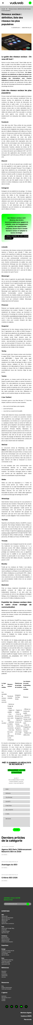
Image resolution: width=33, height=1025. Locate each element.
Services (4, 977)
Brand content (5, 937)
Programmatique (6, 931)
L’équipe (3, 999)
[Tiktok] (16, 1006)
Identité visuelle (5, 955)
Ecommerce (4, 974)
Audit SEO (4, 922)
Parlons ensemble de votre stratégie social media (16, 237)
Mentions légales (26, 1012)
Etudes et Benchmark (7, 987)
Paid (3, 927)
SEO (3, 914)
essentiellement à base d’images (18, 316)
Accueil (3, 9)
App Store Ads (5, 932)
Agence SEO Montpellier (7, 917)
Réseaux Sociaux (6, 939)
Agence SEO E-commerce (8, 923)
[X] (26, 1006)
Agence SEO (5, 916)
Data (3, 958)
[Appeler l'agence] (30, 3)
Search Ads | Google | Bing (8, 928)
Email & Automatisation (7, 941)
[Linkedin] (11, 1006)
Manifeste (4, 996)
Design (4, 949)
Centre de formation (6, 989)
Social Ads (4, 929)
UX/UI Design (5, 953)
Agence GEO (5, 920)
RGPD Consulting (6, 962)
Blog (3, 986)
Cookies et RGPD (26, 1016)
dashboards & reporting (7, 959)
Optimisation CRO (6, 964)
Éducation (4, 971)
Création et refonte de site (8, 950)
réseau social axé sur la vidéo (22, 640)
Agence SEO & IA (6, 919)
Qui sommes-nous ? (6, 997)
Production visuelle (6, 952)
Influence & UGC (5, 940)
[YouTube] (21, 1006)
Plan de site (27, 1019)
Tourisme (4, 972)
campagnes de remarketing (10, 656)
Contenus (4, 936)
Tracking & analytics (6, 961)
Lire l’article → (5, 854)
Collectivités (4, 975)
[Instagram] (6, 1006)
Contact (3, 1000)
